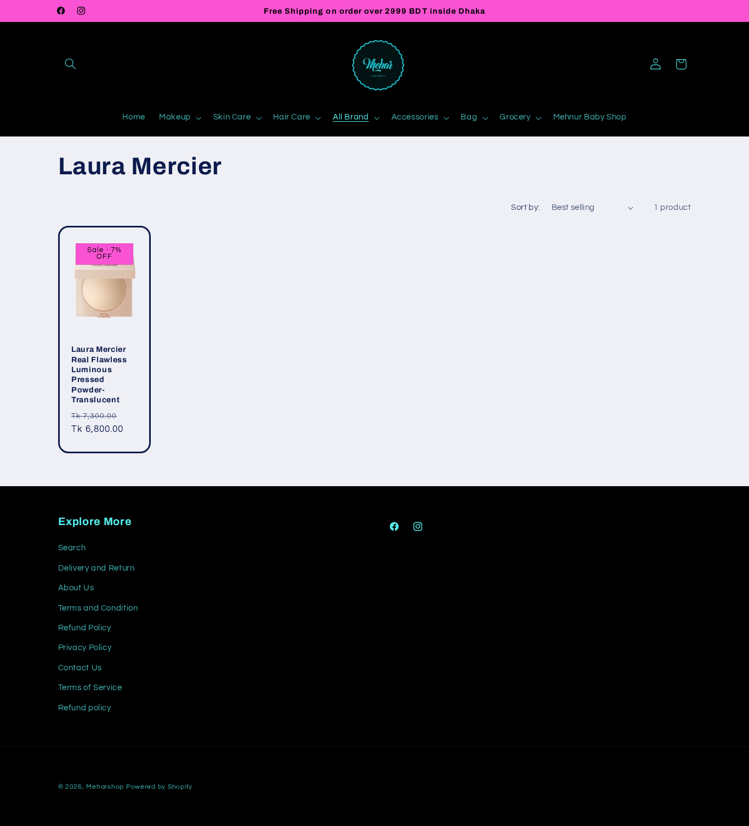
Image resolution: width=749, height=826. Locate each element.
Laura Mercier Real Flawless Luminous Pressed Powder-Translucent (99, 374)
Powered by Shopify (159, 787)
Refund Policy (84, 628)
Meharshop (105, 787)
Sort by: (525, 207)
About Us (76, 588)
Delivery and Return (96, 568)
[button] (70, 64)
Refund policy (84, 708)
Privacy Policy (85, 647)
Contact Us (80, 668)
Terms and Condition (98, 608)
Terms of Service (90, 687)
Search (72, 548)
